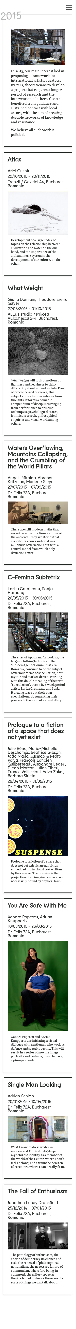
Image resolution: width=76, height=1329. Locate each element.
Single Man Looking (34, 1084)
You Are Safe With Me (37, 905)
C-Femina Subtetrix (34, 576)
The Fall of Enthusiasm (37, 1190)
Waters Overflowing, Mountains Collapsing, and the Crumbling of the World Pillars (37, 457)
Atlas (14, 159)
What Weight (25, 287)
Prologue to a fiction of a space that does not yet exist (36, 730)
